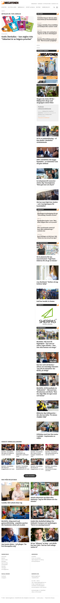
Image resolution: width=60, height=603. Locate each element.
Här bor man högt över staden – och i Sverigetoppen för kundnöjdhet (47, 204)
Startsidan (3, 556)
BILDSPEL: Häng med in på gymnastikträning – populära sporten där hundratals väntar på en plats (14, 523)
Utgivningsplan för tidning (38, 559)
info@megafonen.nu (39, 584)
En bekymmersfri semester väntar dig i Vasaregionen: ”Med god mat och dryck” (46, 183)
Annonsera (34, 3)
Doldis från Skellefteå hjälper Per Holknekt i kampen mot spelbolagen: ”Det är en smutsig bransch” (44, 523)
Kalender (3, 566)
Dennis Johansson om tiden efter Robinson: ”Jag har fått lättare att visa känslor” (44, 499)
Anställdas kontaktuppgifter (38, 585)
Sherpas (53, 598)
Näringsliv (21, 7)
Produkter (34, 556)
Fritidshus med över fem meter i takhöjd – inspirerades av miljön (47, 436)
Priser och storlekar (36, 558)
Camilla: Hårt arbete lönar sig (11, 503)
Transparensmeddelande (43, 117)
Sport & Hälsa (30, 7)
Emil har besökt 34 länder (46, 301)
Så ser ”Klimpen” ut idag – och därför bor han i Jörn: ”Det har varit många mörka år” (44, 545)
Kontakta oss (54, 3)
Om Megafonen (47, 3)
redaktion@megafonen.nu (40, 582)
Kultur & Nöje (12, 7)
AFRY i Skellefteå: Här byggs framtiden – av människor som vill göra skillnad (47, 161)
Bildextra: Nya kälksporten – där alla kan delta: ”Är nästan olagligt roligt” (47, 415)
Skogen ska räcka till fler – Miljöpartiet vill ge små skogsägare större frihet (46, 101)
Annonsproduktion (36, 561)
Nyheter (3, 7)
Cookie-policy (40, 598)
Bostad (38, 7)
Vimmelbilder (46, 7)
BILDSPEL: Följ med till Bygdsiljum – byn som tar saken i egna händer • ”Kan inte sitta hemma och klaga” (46, 344)
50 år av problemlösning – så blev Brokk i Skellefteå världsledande (47, 140)
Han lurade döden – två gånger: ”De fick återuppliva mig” (13, 545)
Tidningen (40, 3)
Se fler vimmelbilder (30, 475)
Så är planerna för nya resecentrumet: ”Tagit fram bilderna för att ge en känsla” (47, 259)
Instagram (3, 577)
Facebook (3, 576)
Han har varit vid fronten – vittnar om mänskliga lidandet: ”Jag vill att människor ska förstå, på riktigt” (47, 367)
